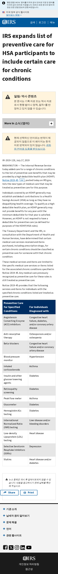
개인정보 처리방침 (29, 564)
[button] (42, 22)
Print (31, 492)
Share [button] (11, 492)
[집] (8, 21)
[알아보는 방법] (29, 14)
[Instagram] (17, 546)
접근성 (29, 569)
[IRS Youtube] (29, 546)
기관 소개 (11, 509)
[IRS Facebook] (5, 546)
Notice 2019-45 (13, 180)
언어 (8, 528)
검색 (32, 22)
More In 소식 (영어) (16, 123)
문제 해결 (11, 522)
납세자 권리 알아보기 (18, 515)
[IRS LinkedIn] (22, 546)
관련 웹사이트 (14, 535)
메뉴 (52, 22)
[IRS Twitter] (11, 546)
